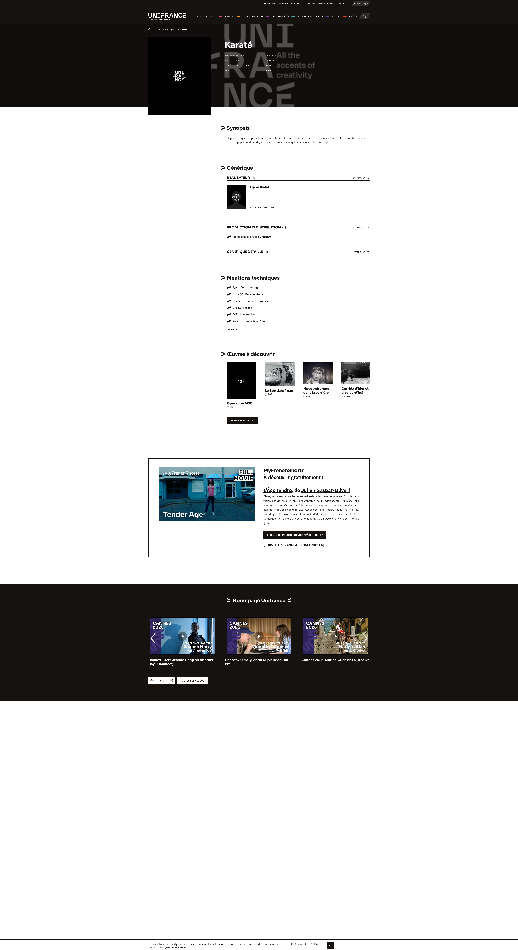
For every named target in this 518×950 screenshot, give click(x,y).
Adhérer (352, 16)
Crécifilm (270, 60)
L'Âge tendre (277, 490)
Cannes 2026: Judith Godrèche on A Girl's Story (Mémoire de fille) (255, 662)
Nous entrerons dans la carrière (316, 391)
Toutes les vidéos (192, 680)
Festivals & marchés (253, 16)
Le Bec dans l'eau (279, 391)
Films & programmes (205, 16)
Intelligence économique (310, 16)
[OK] (330, 945)
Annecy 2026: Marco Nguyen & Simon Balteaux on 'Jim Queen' (333, 662)
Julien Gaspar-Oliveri (325, 490)
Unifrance (336, 16)
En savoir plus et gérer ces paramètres (167, 947)
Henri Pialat (271, 55)
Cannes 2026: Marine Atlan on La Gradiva (182, 660)
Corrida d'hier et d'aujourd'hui (355, 391)
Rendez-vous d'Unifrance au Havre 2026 (282, 3)
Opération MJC (239, 403)
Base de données (280, 16)
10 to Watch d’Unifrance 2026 (319, 3)
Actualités (229, 16)
